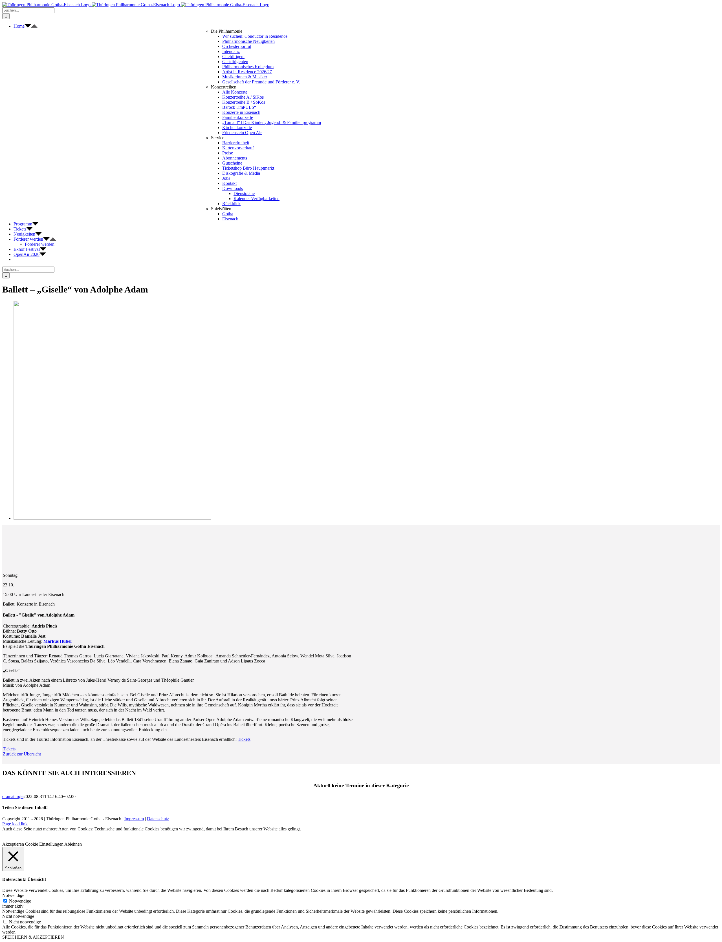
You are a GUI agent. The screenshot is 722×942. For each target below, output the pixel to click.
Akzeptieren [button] (13, 844)
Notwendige (20, 901)
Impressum (134, 818)
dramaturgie (12, 796)
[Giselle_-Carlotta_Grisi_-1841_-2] (112, 518)
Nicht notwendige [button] (18, 916)
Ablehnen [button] (73, 844)
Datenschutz (158, 818)
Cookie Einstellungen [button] (44, 844)
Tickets (244, 739)
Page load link (15, 823)
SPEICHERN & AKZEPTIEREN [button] (33, 937)
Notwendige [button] (13, 895)
